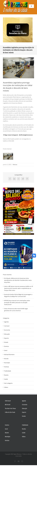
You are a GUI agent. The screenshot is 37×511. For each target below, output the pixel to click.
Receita (6, 375)
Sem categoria (8, 383)
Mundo (6, 358)
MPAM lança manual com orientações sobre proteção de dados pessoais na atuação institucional (17, 302)
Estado (6, 342)
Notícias (15, 164)
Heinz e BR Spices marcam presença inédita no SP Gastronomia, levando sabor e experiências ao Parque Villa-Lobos (18, 288)
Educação (7, 334)
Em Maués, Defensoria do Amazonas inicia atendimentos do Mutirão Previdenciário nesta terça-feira (18, 280)
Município (7, 363)
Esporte (6, 338)
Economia (7, 330)
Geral (5, 350)
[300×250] (18, 18)
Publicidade (7, 371)
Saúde (6, 379)
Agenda (6, 322)
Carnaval (6, 326)
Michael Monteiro (9, 354)
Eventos (6, 346)
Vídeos (6, 387)
